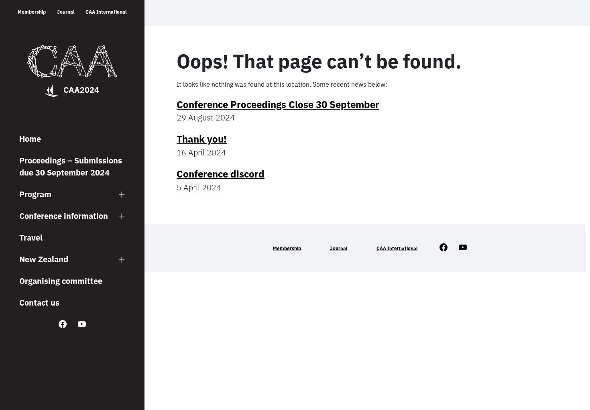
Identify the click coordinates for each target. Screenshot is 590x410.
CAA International (106, 12)
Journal (66, 12)
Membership (32, 12)
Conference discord (220, 173)
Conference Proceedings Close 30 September (278, 104)
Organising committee (60, 280)
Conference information (63, 215)
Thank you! (202, 139)
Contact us (39, 302)
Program (35, 194)
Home (30, 138)
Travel (31, 237)
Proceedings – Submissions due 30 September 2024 (70, 166)
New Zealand (43, 259)
